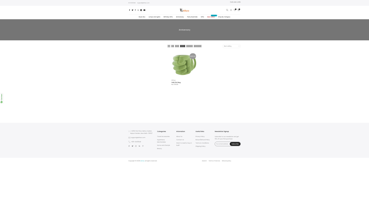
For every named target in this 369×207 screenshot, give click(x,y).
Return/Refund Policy (203, 140)
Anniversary (180, 17)
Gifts (202, 17)
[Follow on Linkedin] (139, 146)
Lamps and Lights (154, 17)
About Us (179, 136)
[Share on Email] (144, 10)
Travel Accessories (163, 136)
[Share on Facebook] (129, 10)
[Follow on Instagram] (136, 146)
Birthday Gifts (168, 17)
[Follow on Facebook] (129, 146)
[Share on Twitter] (132, 10)
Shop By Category (224, 17)
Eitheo (174, 80)
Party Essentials (192, 17)
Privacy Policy (200, 136)
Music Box (142, 17)
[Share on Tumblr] (138, 10)
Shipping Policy (200, 146)
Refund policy (226, 161)
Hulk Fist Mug (176, 82)
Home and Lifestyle (163, 145)
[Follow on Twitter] (132, 146)
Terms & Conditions (202, 143)
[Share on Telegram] (141, 10)
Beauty (159, 149)
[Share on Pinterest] (135, 10)
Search (204, 161)
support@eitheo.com (143, 3)
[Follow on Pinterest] (143, 146)
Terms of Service (214, 161)
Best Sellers (211, 17)
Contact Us (180, 140)
